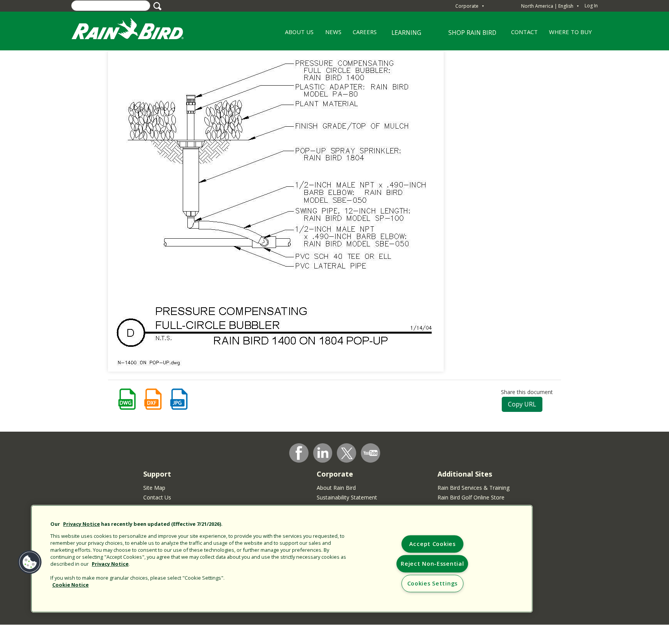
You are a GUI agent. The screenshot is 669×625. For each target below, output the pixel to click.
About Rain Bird (336, 487)
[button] (29, 562)
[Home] (135, 30)
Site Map (154, 487)
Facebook (299, 453)
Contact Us (157, 497)
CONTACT (524, 32)
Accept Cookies (432, 544)
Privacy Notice (81, 523)
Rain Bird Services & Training (473, 487)
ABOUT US (297, 34)
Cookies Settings (432, 583)
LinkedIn (322, 452)
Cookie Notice (70, 584)
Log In (591, 5)
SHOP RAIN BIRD (472, 32)
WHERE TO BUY (570, 32)
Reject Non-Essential (432, 564)
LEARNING (402, 35)
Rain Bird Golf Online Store (470, 497)
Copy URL (522, 404)
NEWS (333, 32)
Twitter (347, 453)
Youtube (370, 453)
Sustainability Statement (347, 497)
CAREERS (362, 34)
